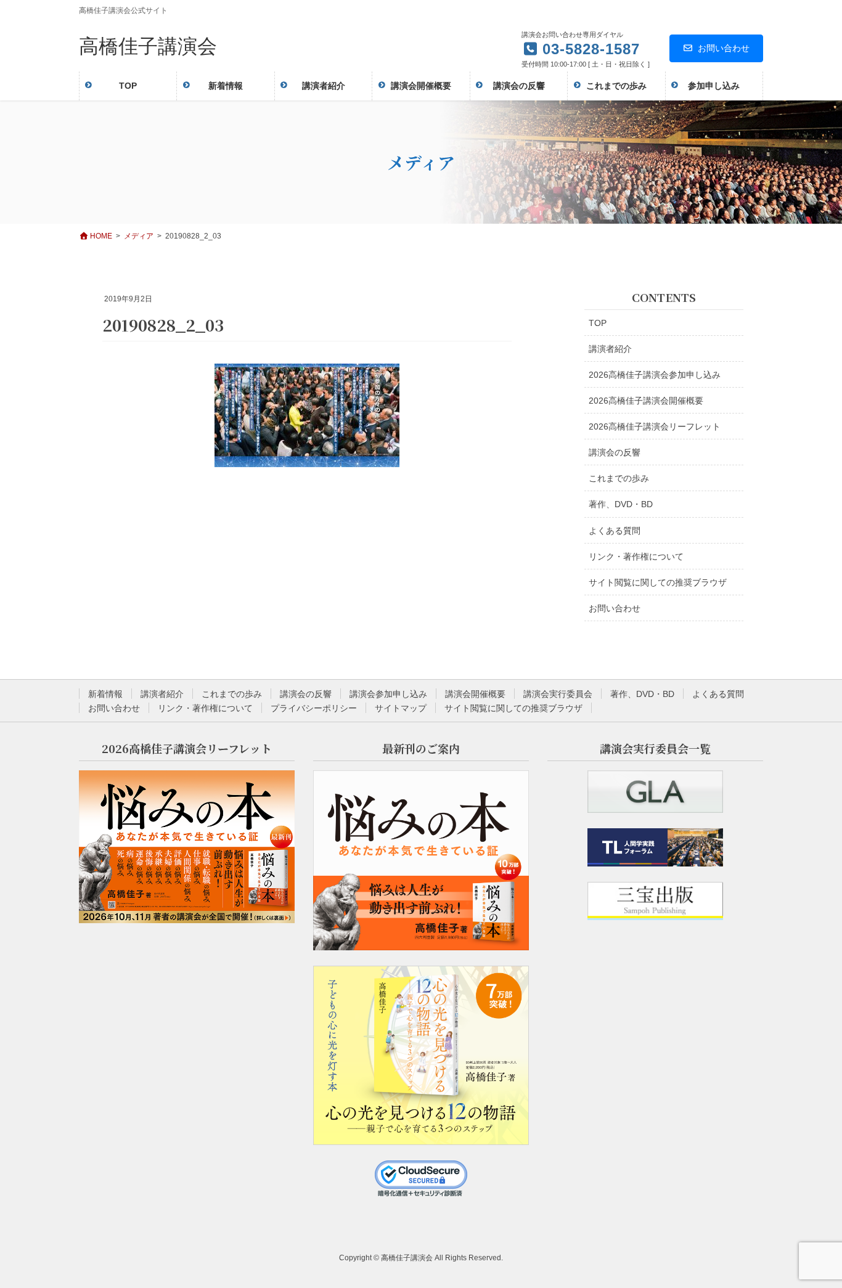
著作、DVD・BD (621, 504)
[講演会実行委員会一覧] (655, 791)
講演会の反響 (614, 452)
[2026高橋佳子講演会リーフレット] (187, 846)
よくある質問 (614, 531)
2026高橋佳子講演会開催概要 (646, 401)
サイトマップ (401, 708)
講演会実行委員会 (557, 694)
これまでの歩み (619, 478)
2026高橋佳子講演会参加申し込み (655, 375)
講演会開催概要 (475, 694)
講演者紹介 (610, 349)
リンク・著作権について (636, 556)
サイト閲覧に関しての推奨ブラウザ (658, 582)
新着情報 (105, 694)
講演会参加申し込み (388, 694)
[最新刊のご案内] (421, 860)
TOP (598, 323)
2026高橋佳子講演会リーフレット (655, 426)
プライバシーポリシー (314, 708)
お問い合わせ (724, 48)
